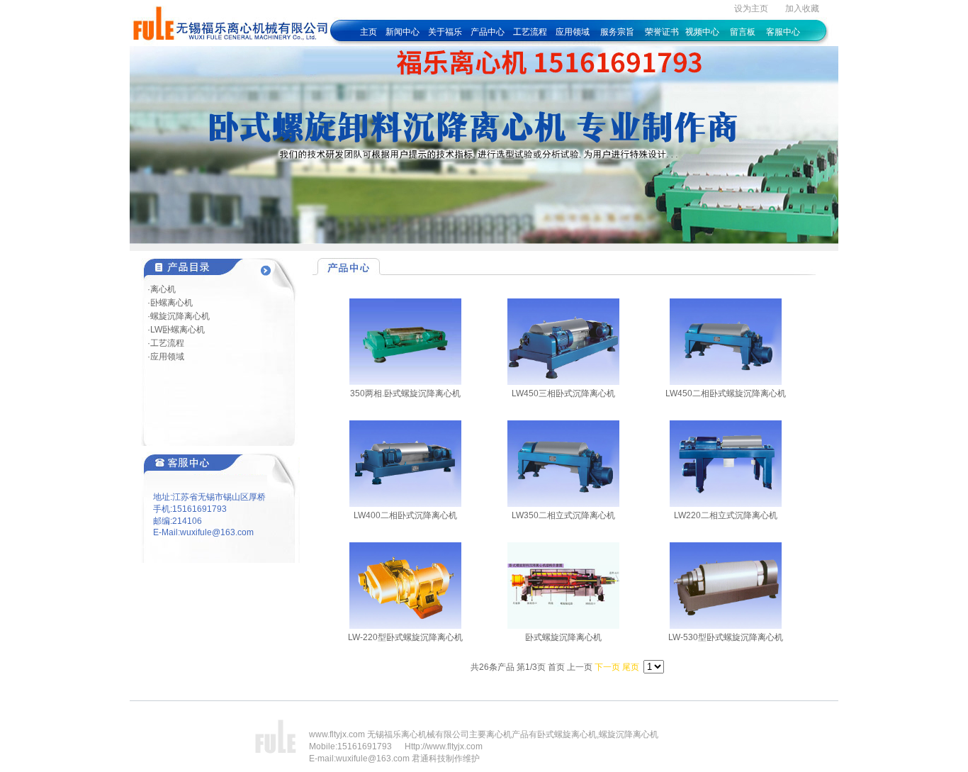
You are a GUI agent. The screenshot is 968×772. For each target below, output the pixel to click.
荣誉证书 (662, 32)
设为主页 (751, 8)
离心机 (499, 734)
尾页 (630, 667)
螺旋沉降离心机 (628, 734)
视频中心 (702, 32)
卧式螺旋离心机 (567, 734)
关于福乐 (445, 32)
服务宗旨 (617, 32)
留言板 (742, 32)
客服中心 (783, 32)
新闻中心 (402, 32)
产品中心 (488, 32)
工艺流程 (531, 32)
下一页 (607, 667)
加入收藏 (802, 8)
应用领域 (573, 32)
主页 (368, 32)
